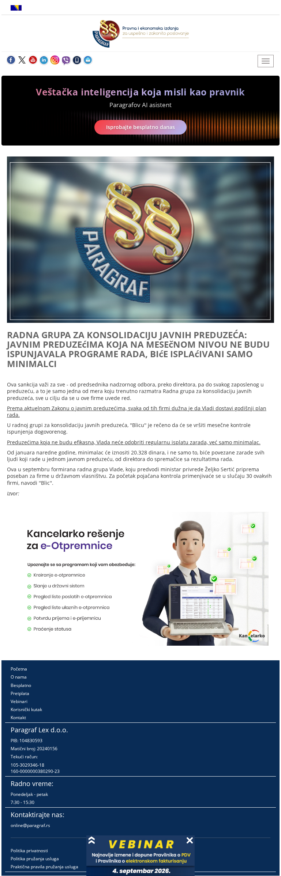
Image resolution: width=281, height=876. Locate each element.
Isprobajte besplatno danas (140, 127)
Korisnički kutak (26, 709)
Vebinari (19, 701)
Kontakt (18, 717)
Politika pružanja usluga (35, 859)
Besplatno (21, 685)
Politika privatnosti (29, 850)
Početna (19, 669)
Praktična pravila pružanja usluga (44, 867)
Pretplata (20, 693)
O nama (19, 677)
